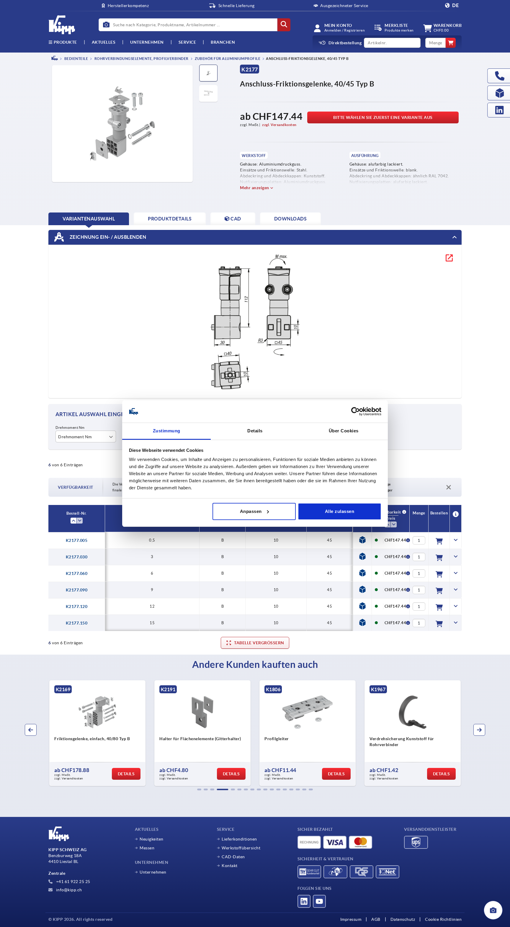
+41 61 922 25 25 (72, 881)
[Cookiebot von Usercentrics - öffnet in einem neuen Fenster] (355, 411)
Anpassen (251, 511)
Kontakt (230, 865)
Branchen (223, 42)
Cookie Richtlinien (443, 919)
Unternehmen (147, 42)
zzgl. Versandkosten (279, 125)
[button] (199, 789)
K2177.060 (77, 573)
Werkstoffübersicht (241, 848)
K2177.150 (77, 623)
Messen (147, 848)
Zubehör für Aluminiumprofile (227, 59)
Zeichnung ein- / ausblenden (107, 236)
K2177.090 (77, 590)
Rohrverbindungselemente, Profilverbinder (141, 59)
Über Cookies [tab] (344, 430)
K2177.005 (77, 540)
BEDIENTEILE (75, 59)
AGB (375, 919)
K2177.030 (77, 557)
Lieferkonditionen (239, 839)
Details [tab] (255, 430)
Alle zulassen (339, 511)
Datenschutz (402, 919)
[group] (97, 733)
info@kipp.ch (68, 889)
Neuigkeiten (152, 839)
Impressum (351, 919)
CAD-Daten (233, 856)
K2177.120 (77, 606)
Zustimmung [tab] (166, 430)
